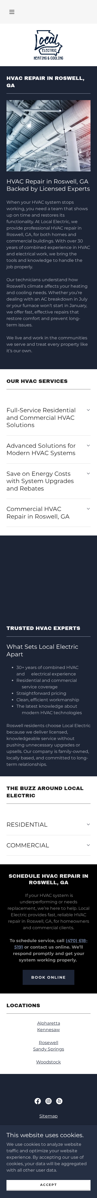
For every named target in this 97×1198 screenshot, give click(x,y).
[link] (48, 45)
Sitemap (48, 1116)
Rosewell (48, 1042)
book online (48, 977)
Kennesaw (48, 1029)
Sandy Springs (48, 1049)
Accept (48, 1185)
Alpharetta (48, 1023)
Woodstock (48, 1062)
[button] (11, 11)
